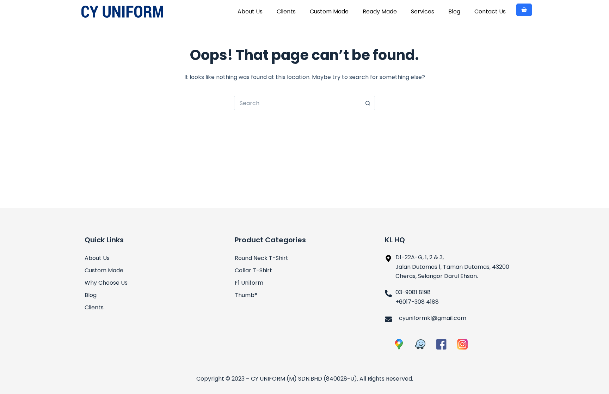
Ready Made (380, 11)
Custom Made (329, 11)
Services (422, 11)
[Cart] (524, 10)
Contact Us (490, 11)
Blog (454, 11)
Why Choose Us (106, 283)
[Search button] (368, 103)
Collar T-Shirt (253, 270)
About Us (250, 11)
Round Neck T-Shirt (261, 258)
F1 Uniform (249, 283)
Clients (286, 11)
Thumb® (246, 295)
